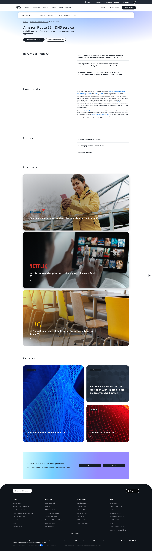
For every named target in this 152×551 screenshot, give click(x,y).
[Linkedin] (124, 541)
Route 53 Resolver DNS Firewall (101, 114)
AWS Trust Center (50, 510)
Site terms (22, 545)
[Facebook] (121, 541)
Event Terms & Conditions (118, 530)
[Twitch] (130, 541)
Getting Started (50, 503)
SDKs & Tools (81, 506)
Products (25, 21)
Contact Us (113, 503)
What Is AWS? (17, 503)
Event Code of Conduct (117, 527)
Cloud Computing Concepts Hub (23, 513)
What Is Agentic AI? (19, 510)
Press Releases (17, 527)
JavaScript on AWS (83, 523)
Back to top (74, 533)
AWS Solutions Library (52, 513)
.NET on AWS (81, 510)
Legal (111, 523)
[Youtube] (133, 541)
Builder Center (81, 503)
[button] (36, 7)
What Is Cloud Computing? (21, 506)
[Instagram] (127, 541)
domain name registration (84, 93)
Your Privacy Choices (33, 545)
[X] (119, 541)
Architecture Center (51, 516)
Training (47, 506)
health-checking (99, 93)
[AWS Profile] (134, 2)
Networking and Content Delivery (39, 21)
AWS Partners (49, 527)
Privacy (15, 545)
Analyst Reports (50, 523)
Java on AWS (81, 516)
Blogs (14, 523)
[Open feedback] (150, 275)
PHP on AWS (81, 520)
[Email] (138, 541)
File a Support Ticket (116, 506)
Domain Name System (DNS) (117, 91)
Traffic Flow (119, 102)
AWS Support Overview (117, 516)
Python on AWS (82, 513)
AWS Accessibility (115, 520)
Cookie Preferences (51, 545)
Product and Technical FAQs (53, 520)
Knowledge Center (115, 513)
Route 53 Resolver (89, 110)
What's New (16, 520)
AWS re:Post (113, 510)
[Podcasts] (136, 541)
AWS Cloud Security (19, 516)
